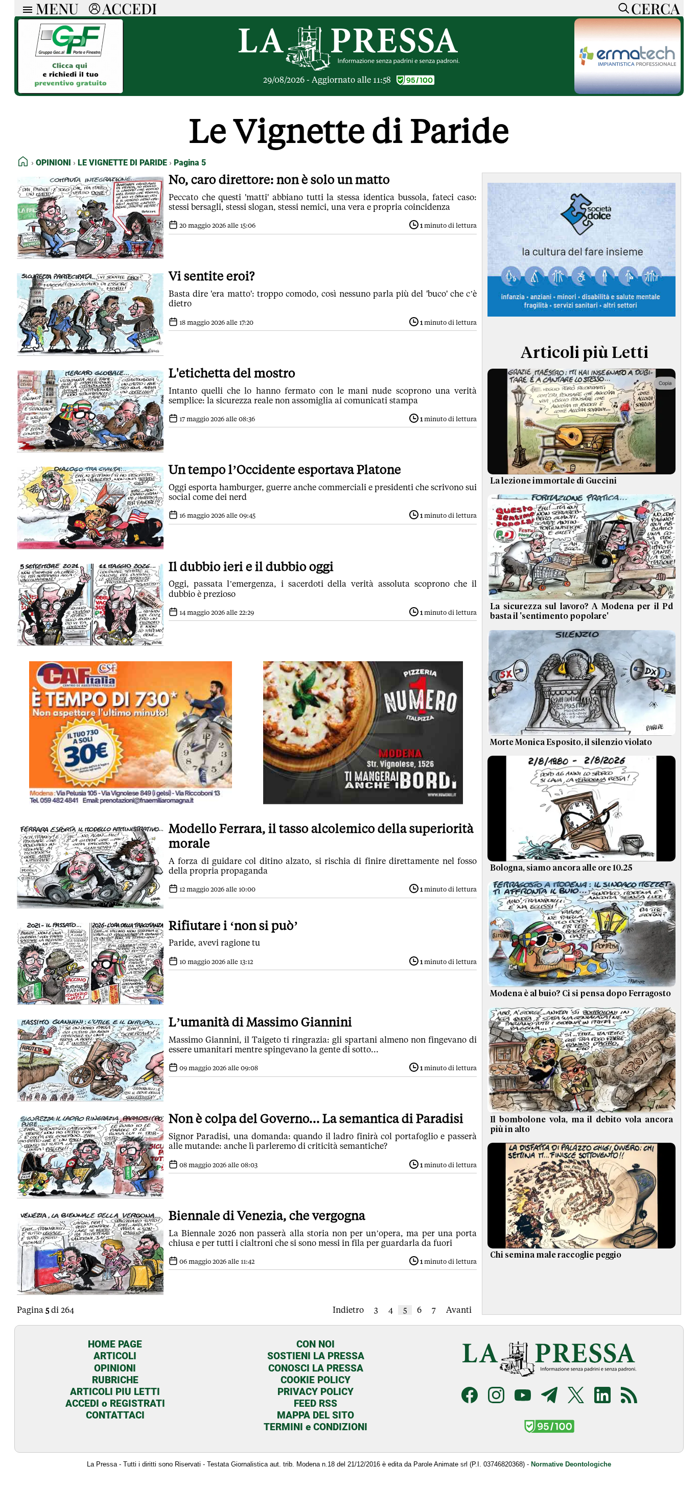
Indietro (348, 1310)
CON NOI (315, 1344)
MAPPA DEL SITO (315, 1415)
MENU (57, 8)
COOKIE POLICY (316, 1380)
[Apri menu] (25, 8)
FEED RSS (315, 1403)
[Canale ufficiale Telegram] (549, 1396)
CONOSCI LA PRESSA (315, 1368)
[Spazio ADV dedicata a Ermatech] (627, 91)
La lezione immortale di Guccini (553, 481)
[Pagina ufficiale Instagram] (496, 1396)
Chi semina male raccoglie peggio (555, 1255)
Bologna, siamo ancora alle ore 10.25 (561, 868)
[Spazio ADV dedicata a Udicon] (130, 801)
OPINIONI (115, 1368)
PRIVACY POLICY (315, 1392)
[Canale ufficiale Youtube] (523, 1396)
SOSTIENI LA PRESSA (315, 1356)
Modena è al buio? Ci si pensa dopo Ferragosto (580, 994)
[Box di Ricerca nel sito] (621, 8)
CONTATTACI (115, 1415)
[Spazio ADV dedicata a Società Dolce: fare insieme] (581, 318)
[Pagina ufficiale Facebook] (469, 1396)
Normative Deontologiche (571, 1464)
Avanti (459, 1310)
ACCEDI (129, 8)
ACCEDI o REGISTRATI (115, 1403)
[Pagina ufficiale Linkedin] (602, 1396)
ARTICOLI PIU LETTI (115, 1392)
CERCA (655, 8)
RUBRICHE (115, 1380)
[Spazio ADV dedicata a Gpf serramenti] (70, 91)
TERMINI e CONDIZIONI (315, 1427)
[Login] (94, 8)
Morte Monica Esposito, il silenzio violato (571, 742)
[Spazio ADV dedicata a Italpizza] (363, 801)
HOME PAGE (115, 1344)
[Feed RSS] (629, 1396)
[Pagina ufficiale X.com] (576, 1396)
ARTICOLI (115, 1356)
